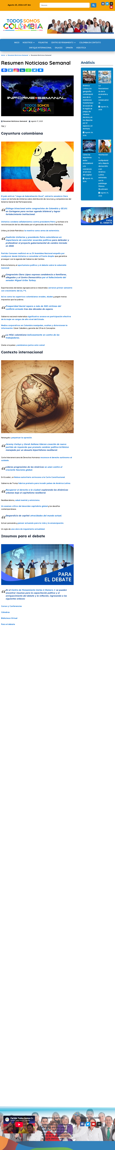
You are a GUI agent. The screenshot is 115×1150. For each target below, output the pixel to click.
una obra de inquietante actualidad (28, 529)
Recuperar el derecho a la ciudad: (23, 490)
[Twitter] (10, 70)
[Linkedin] (22, 70)
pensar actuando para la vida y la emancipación (40, 523)
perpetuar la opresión (21, 437)
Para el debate (8, 624)
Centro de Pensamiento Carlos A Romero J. (33, 590)
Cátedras (5, 612)
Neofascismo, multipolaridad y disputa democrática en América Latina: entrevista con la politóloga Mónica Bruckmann (103, 172)
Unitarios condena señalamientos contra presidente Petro (28, 222)
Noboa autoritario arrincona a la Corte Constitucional (39, 477)
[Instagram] (16, 70)
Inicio (3, 55)
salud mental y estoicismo (27, 500)
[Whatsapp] (28, 70)
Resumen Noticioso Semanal (18, 55)
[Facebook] (4, 70)
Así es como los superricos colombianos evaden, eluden (27, 297)
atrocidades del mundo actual (45, 515)
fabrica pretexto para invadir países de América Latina (44, 483)
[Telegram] (34, 70)
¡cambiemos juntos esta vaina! (30, 345)
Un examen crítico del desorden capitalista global (24, 506)
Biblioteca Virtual (9, 618)
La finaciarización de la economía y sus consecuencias (103, 94)
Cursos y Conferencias (11, 606)
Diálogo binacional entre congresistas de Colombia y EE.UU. (36, 208)
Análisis (88, 62)
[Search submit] (93, 5)
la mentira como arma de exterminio (41, 230)
